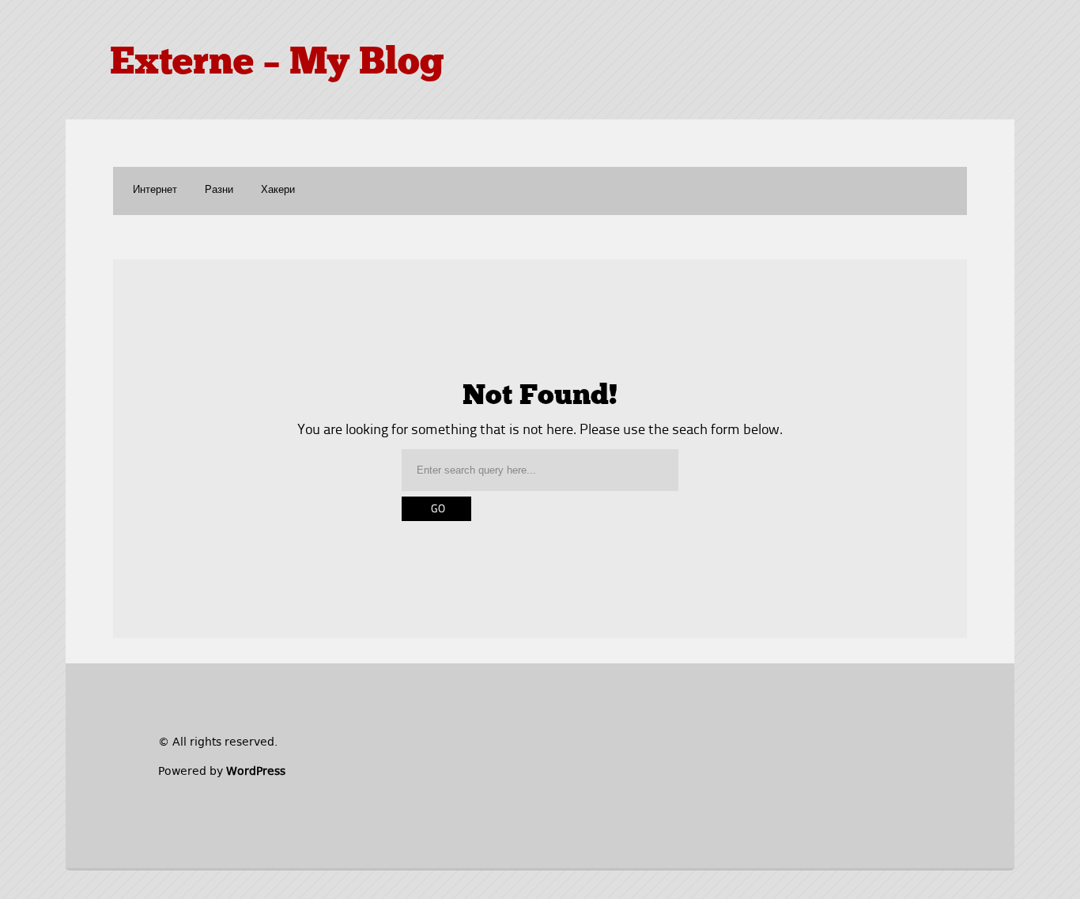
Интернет (155, 190)
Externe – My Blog (277, 64)
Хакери (278, 190)
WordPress (255, 771)
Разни (219, 190)
